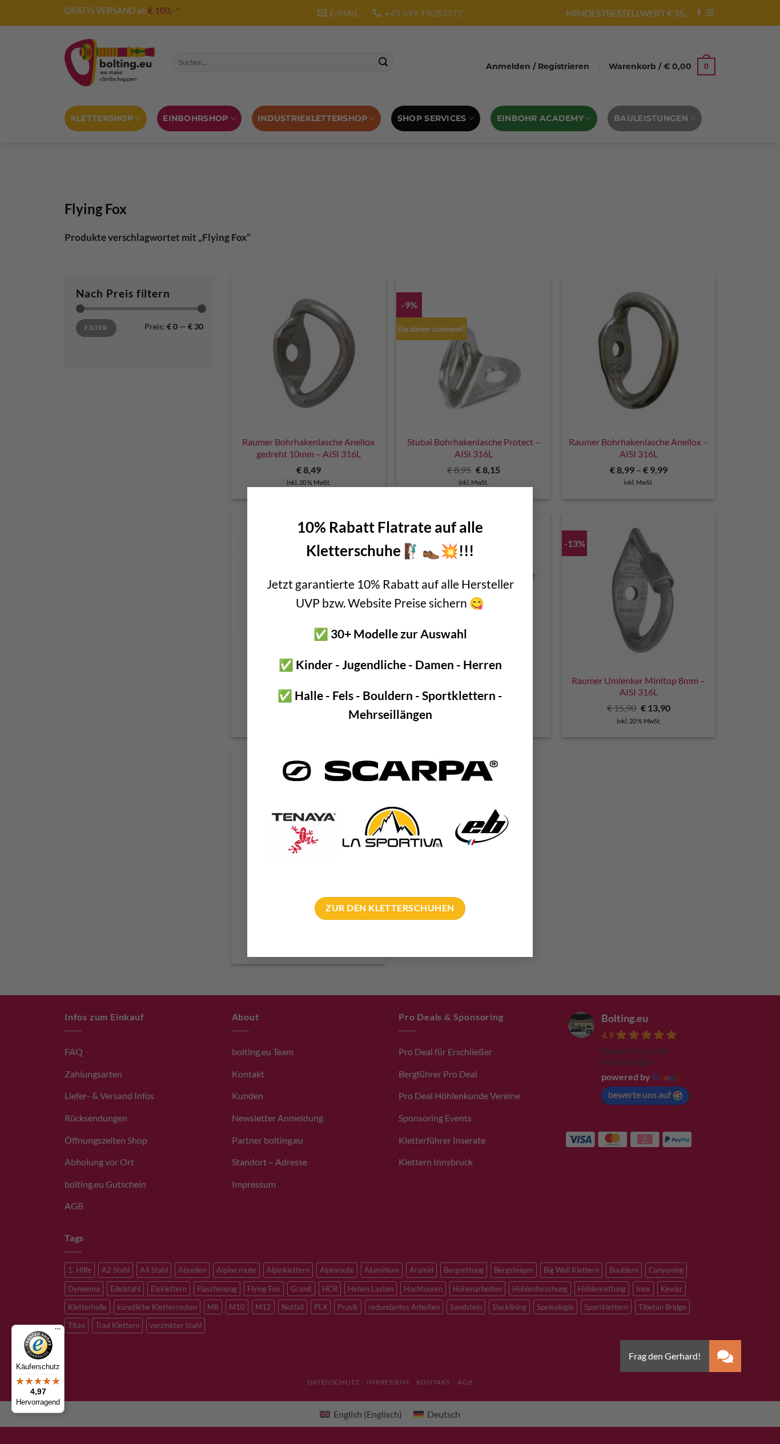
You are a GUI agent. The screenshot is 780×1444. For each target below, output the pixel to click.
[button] (725, 1356)
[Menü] (58, 1331)
